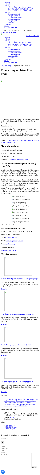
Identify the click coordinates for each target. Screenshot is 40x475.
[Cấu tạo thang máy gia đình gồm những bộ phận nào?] (18, 378)
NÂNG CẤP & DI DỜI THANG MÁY (20, 10)
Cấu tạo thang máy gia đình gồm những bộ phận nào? (18, 381)
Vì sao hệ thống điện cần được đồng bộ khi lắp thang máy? (19, 279)
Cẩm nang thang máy (10, 27)
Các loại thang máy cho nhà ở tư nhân (15, 406)
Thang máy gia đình (14, 14)
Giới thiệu (7, 4)
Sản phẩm (7, 12)
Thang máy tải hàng (14, 19)
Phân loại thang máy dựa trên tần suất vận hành (16, 345)
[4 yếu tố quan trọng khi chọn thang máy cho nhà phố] (18, 310)
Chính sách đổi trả (9, 425)
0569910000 (13, 32)
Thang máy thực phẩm (14, 17)
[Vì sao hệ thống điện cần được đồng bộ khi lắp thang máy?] (18, 275)
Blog (9, 65)
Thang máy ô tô (12, 21)
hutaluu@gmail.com (11, 237)
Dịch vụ (6, 5)
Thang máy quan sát (14, 16)
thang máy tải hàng (9, 244)
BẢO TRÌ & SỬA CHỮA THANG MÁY (20, 9)
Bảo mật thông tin (9, 428)
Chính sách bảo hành (10, 427)
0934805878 (4, 32)
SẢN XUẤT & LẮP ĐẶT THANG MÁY (21, 7)
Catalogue (11, 22)
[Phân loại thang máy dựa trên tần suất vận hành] (18, 341)
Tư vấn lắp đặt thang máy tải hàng (18, 159)
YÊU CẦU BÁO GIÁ (32, 36)
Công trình (7, 24)
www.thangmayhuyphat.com (14, 241)
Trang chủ (7, 2)
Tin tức (6, 26)
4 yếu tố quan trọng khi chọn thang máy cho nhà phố (17, 314)
